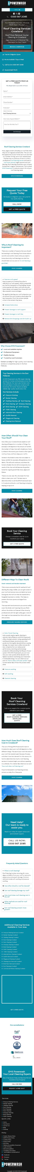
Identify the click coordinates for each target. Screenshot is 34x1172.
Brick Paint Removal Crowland (11, 963)
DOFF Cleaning (7, 1116)
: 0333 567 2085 (17, 842)
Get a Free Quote (17, 209)
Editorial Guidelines (8, 1148)
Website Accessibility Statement (12, 1145)
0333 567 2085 (19, 16)
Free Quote (6, 1124)
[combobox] (17, 113)
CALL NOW (17, 204)
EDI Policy (6, 1143)
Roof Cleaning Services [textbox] (9, 113)
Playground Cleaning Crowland (11, 959)
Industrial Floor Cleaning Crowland (12, 954)
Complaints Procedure (9, 1150)
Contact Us (6, 1125)
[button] (16, 9)
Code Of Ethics (7, 1147)
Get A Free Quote (17, 1009)
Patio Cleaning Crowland (10, 942)
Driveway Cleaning (8, 1112)
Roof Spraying (7, 1109)
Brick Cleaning (7, 1114)
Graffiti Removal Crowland (10, 956)
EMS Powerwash (17, 176)
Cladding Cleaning (8, 1105)
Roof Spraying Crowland (10, 966)
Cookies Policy (7, 1139)
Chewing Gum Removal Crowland (12, 961)
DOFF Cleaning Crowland (10, 949)
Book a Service (17, 47)
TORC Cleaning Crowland (10, 951)
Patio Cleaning (7, 1110)
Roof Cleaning (17, 268)
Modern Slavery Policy (9, 1136)
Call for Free (17, 1084)
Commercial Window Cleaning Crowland (14, 968)
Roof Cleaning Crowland (10, 940)
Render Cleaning (7, 1103)
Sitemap (5, 1129)
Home (5, 1122)
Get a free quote (17, 544)
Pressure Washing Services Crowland (13, 932)
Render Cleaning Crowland (10, 935)
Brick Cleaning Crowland (9, 947)
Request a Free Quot (17, 1088)
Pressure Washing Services (17, 622)
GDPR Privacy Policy (9, 1137)
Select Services (7, 111)
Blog (4, 1127)
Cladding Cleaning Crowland (10, 937)
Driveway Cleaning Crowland (11, 944)
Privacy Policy (7, 1141)
